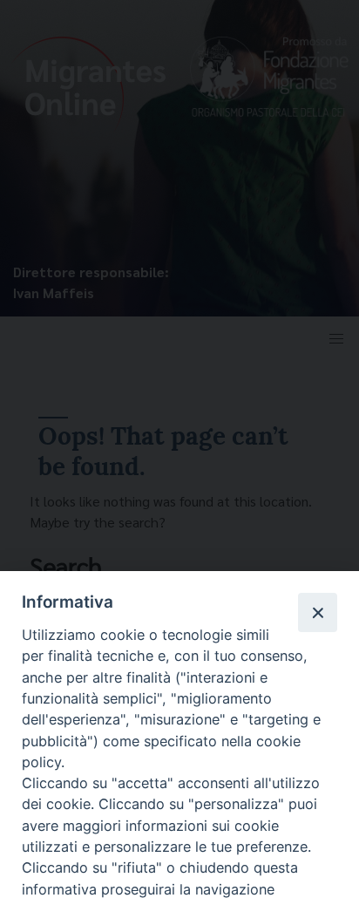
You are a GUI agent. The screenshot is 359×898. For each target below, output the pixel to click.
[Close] (317, 612)
